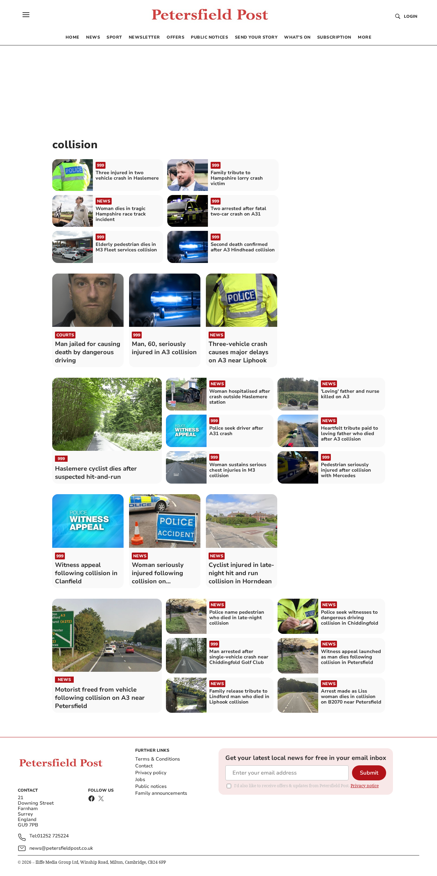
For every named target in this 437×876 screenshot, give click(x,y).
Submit (369, 773)
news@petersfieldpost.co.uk (61, 848)
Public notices (151, 786)
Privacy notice (365, 785)
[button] (26, 14)
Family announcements (161, 793)
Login (410, 16)
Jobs (140, 779)
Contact (144, 766)
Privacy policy (150, 772)
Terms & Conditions (157, 759)
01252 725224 (53, 836)
